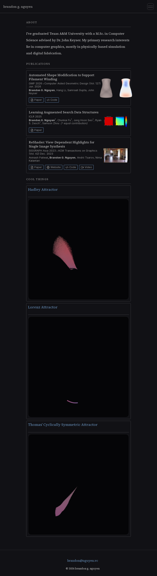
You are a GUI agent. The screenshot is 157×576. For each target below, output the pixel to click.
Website (55, 167)
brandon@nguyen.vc (82, 560)
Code (53, 99)
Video (88, 167)
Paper (38, 99)
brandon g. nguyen (18, 6)
